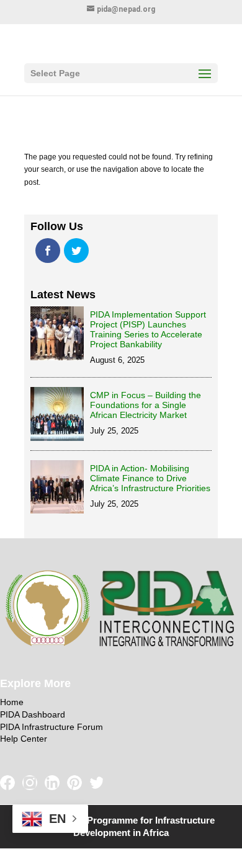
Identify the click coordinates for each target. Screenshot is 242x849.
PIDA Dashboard (32, 714)
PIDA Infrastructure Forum (51, 727)
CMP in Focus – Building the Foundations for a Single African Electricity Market (145, 405)
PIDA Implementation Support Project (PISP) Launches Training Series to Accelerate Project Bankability (148, 329)
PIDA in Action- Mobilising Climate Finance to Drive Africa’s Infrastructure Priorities (150, 478)
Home (12, 702)
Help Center (23, 739)
